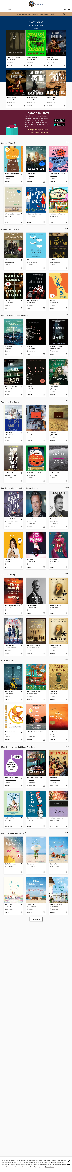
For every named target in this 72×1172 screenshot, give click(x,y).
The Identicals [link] (31, 864)
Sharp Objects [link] (54, 386)
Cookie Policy (49, 1167)
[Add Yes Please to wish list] (44, 567)
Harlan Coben (9, 302)
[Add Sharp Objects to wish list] (66, 395)
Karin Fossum (54, 475)
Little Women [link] (54, 778)
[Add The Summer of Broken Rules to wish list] (66, 182)
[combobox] (32, 10)
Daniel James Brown (34, 647)
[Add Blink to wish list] (44, 268)
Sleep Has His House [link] (13, 57)
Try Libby (19, 14)
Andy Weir (53, 734)
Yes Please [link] (30, 559)
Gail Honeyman (10, 176)
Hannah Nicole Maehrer (12, 521)
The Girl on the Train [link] (11, 386)
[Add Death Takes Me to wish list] (21, 481)
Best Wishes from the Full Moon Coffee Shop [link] (35, 473)
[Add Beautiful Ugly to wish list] (21, 354)
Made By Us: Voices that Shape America (17, 747)
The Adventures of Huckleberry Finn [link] (35, 778)
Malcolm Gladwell (33, 262)
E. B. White (8, 820)
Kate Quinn (54, 693)
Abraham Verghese (33, 693)
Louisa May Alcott (55, 780)
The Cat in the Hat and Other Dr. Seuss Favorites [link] (35, 818)
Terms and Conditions (33, 1160)
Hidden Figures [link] (9, 645)
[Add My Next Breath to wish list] (66, 527)
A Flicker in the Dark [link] (56, 346)
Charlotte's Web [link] (9, 818)
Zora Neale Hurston (11, 780)
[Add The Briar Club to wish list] (66, 699)
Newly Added (36, 22)
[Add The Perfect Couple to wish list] (21, 872)
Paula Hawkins (9, 389)
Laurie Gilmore (54, 216)
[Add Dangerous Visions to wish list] (44, 65)
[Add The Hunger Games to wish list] (21, 740)
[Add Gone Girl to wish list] (44, 354)
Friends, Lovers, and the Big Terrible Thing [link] (35, 519)
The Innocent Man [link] (32, 300)
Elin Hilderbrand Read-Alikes (13, 833)
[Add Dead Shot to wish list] (64, 65)
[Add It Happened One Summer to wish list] (44, 222)
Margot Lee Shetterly (11, 647)
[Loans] (65, 10)
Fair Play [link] (29, 432)
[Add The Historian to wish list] (66, 268)
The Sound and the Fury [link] (57, 818)
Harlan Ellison (32, 59)
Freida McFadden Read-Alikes (13, 316)
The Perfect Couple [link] (10, 864)
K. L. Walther (54, 176)
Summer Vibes (7, 143)
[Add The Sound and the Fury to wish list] (66, 826)
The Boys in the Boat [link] (33, 645)
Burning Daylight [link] (32, 97)
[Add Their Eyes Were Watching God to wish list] (21, 786)
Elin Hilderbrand (10, 866)
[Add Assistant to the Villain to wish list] (21, 527)
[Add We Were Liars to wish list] (44, 182)
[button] (24, 57)
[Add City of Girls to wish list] (66, 567)
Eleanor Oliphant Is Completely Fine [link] (13, 174)
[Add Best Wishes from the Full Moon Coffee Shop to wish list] (44, 481)
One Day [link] (52, 300)
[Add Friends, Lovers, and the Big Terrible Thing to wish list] (44, 527)
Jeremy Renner (55, 521)
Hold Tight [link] (8, 300)
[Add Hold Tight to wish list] (21, 308)
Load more (36, 919)
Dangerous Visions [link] (33, 57)
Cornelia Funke (10, 435)
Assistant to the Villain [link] (11, 519)
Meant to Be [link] (8, 904)
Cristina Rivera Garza (11, 475)
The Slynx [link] (53, 432)
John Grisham (32, 302)
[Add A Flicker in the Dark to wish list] (66, 354)
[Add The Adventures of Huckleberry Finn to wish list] (44, 786)
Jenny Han (8, 216)
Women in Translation (10, 402)
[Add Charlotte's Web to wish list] (21, 826)
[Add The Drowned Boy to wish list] (66, 481)
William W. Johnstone (54, 59)
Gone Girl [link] (30, 346)
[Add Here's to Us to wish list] (66, 872)
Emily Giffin (9, 906)
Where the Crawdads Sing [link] (35, 732)
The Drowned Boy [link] (55, 473)
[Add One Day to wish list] (66, 308)
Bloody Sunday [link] (11, 97)
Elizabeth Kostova (55, 262)
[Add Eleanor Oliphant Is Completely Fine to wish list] (21, 182)
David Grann (9, 607)
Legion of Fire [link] (51, 97)
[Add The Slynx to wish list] (66, 441)
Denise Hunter (54, 906)
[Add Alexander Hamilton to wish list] (66, 613)
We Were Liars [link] (31, 174)
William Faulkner (55, 820)
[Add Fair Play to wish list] (44, 441)
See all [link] (36, 28)
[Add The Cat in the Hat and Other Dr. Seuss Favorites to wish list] (44, 826)
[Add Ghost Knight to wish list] (21, 441)
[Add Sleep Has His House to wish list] (24, 65)
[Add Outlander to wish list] (21, 268)
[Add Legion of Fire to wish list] (64, 106)
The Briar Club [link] (54, 691)
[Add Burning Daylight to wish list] (44, 106)
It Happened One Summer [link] (34, 214)
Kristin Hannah (9, 693)
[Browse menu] (69, 9)
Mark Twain (31, 780)
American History (8, 574)
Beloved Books (7, 661)
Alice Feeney (9, 348)
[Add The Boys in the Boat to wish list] (44, 654)
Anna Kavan (12, 59)
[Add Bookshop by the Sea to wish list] (66, 912)
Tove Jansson (32, 435)
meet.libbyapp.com (42, 133)
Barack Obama (32, 607)
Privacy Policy (47, 1160)
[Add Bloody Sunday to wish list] (24, 106)
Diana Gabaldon (10, 262)
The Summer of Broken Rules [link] (58, 174)
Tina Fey (8, 561)
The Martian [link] (53, 732)
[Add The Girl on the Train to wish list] (21, 395)
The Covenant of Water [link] (34, 691)
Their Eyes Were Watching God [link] (13, 778)
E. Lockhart (31, 176)
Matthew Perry (32, 521)
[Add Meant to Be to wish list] (21, 912)
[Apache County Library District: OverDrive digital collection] (36, 4)
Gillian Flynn (32, 348)
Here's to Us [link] (53, 864)
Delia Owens (32, 734)
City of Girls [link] (53, 559)
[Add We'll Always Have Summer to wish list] (21, 222)
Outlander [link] (8, 260)
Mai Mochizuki (32, 475)
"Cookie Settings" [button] (41, 1165)
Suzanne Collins (10, 734)
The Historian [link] (54, 260)
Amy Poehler (32, 561)
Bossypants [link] (8, 559)
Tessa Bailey (32, 216)
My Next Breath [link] (54, 519)
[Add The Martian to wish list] (66, 740)
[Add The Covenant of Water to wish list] (44, 699)
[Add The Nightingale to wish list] (21, 699)
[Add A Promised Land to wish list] (44, 613)
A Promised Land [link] (32, 605)
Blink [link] (28, 260)
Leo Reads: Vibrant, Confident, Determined (18, 488)
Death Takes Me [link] (9, 473)
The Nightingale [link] (9, 691)
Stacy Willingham (55, 348)
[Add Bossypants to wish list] (21, 567)
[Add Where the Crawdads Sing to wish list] (44, 740)
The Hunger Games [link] (10, 732)
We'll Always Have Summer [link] (13, 214)
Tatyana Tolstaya (55, 435)
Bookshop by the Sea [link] (56, 904)
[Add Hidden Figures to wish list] (21, 654)
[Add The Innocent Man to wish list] (44, 308)
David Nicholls (54, 302)
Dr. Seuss (31, 820)
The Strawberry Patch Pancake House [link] (58, 214)
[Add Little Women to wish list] (66, 786)
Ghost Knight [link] (8, 432)
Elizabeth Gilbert (55, 561)
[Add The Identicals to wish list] (44, 872)
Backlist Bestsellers (9, 229)
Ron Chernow (54, 607)
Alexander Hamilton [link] (55, 605)
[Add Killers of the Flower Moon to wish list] (21, 613)
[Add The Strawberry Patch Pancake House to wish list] (66, 222)
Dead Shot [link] (50, 57)
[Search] (2, 9)
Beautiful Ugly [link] (9, 346)
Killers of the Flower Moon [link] (12, 605)
